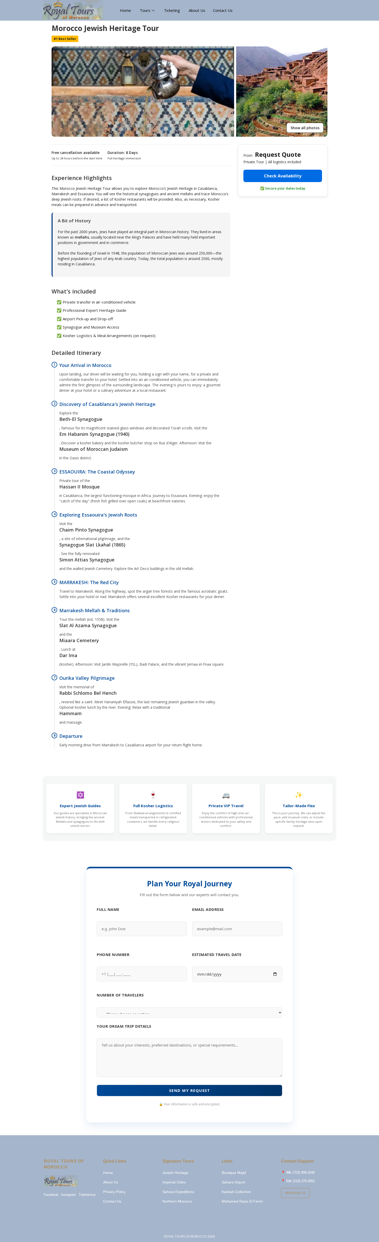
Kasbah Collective (236, 1192)
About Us (197, 10)
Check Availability (282, 176)
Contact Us (223, 10)
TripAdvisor (87, 1195)
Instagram (68, 1195)
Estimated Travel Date (217, 954)
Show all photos (305, 127)
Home (126, 10)
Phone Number (113, 954)
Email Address (208, 909)
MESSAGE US (295, 1193)
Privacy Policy (114, 1192)
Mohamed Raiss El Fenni (242, 1201)
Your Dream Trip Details (124, 1026)
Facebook (51, 1195)
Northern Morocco (177, 1201)
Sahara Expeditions (178, 1192)
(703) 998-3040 (304, 1172)
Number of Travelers (120, 995)
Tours (145, 10)
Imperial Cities (174, 1182)
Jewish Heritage (175, 1173)
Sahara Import (233, 1182)
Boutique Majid (234, 1173)
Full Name (108, 909)
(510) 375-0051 (304, 1181)
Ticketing (172, 10)
